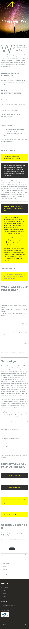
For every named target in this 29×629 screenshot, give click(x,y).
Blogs (4, 596)
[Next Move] (9, 4)
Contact (5, 574)
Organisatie (6, 563)
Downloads (5, 587)
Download (11, 549)
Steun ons (5, 572)
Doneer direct (5, 610)
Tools (4, 590)
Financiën (5, 569)
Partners (5, 566)
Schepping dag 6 (4, 549)
